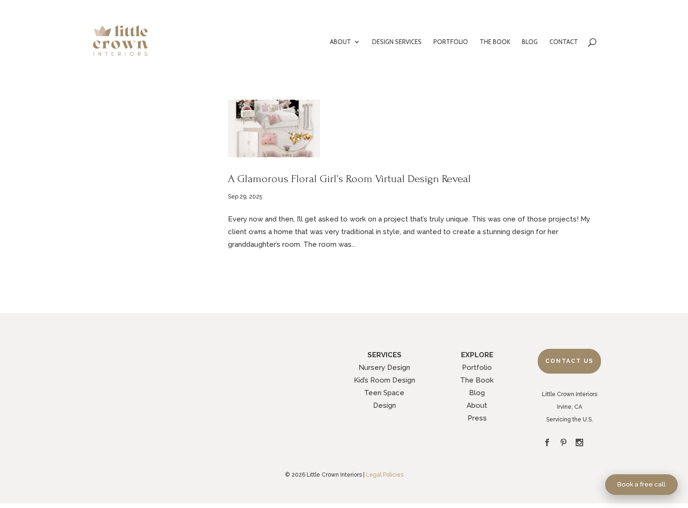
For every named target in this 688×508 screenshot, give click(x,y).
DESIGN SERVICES (397, 41)
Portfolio (477, 367)
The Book (477, 380)
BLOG (530, 41)
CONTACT (563, 41)
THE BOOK (495, 41)
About (477, 405)
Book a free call (641, 484)
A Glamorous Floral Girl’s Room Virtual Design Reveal (349, 178)
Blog (477, 393)
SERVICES (384, 355)
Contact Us (569, 361)
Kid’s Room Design (384, 380)
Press (477, 418)
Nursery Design (384, 367)
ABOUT (340, 41)
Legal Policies (384, 474)
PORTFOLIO (450, 41)
